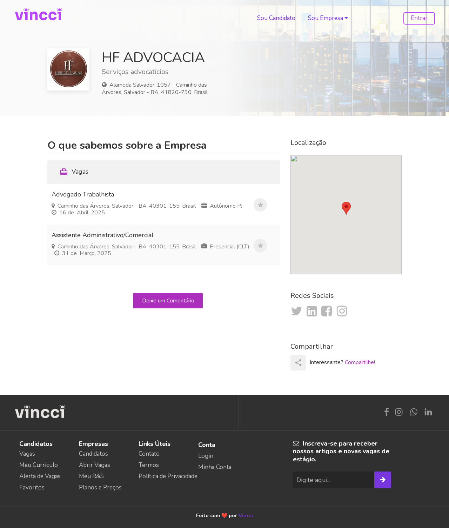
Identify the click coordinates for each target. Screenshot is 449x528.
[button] (346, 208)
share (298, 363)
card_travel (64, 172)
